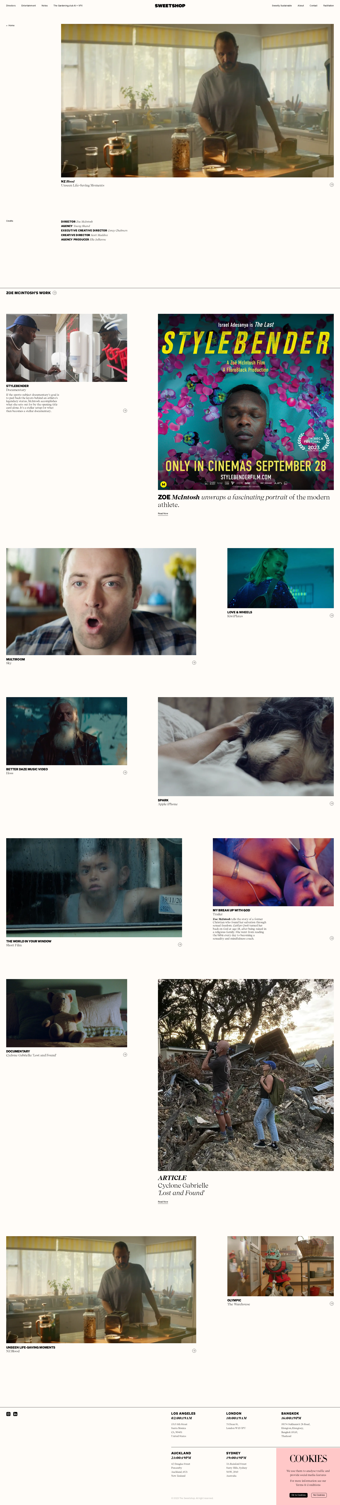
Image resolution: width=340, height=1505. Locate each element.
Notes (45, 6)
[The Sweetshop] (170, 5)
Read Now (163, 513)
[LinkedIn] (15, 1414)
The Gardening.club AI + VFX (68, 6)
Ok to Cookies (298, 1495)
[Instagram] (8, 1414)
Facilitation (328, 6)
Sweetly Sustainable (282, 6)
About (301, 6)
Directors (11, 6)
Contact (313, 6)
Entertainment (28, 6)
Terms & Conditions (308, 1485)
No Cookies (319, 1495)
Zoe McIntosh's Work (28, 293)
